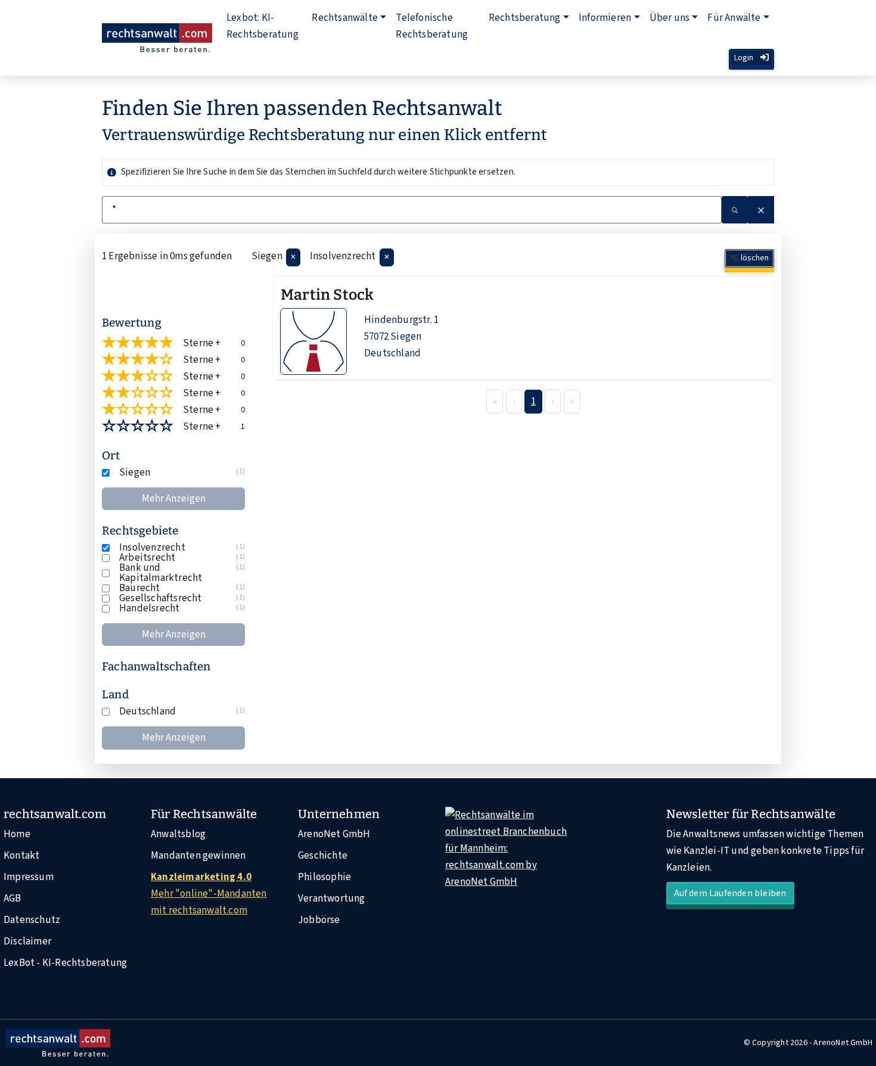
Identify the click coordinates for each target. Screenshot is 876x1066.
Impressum (29, 877)
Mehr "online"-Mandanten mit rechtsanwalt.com (209, 894)
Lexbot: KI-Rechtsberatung (262, 26)
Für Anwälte (733, 18)
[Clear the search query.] (761, 209)
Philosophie (324, 877)
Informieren (605, 18)
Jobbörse (319, 920)
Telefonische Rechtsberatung (432, 26)
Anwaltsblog (178, 834)
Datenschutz (32, 920)
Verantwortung (331, 898)
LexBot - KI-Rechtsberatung (65, 963)
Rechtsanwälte (345, 18)
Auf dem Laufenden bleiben (730, 893)
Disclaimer (27, 941)
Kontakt (21, 856)
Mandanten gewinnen (198, 856)
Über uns (670, 18)
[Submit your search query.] (735, 209)
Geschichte (322, 856)
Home (17, 834)
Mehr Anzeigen (174, 499)
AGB (12, 898)
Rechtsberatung (525, 18)
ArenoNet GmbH (334, 834)
